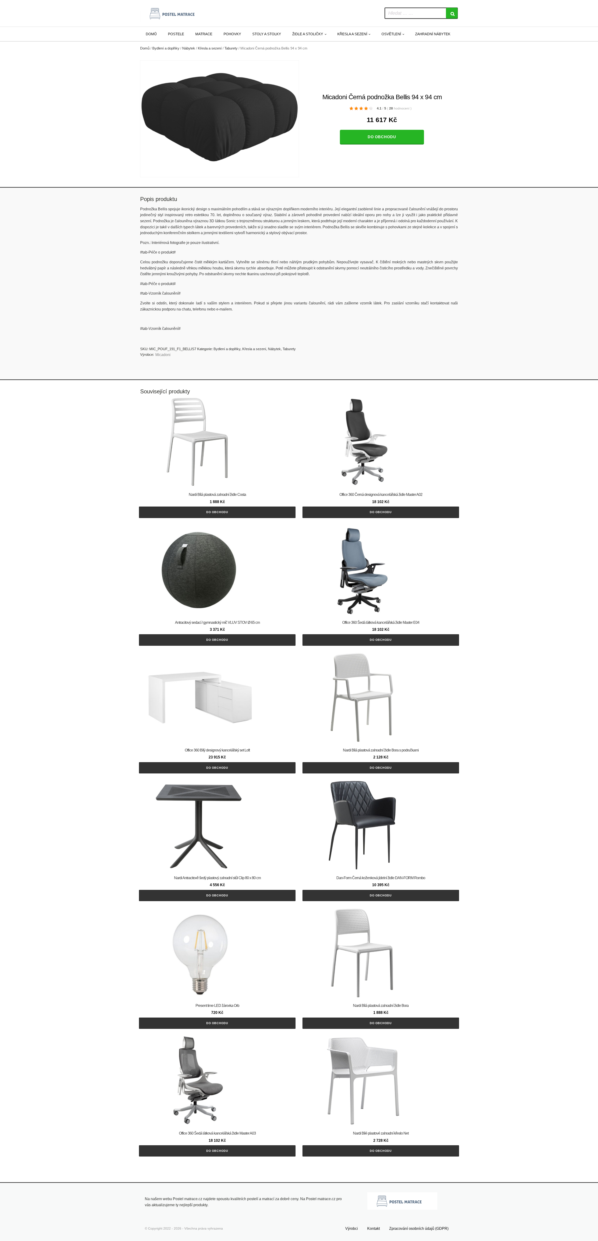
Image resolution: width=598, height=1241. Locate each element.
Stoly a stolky (266, 34)
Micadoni (163, 355)
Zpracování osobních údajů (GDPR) (418, 1228)
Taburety (231, 48)
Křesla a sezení (352, 34)
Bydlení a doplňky (165, 48)
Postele (176, 34)
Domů (151, 34)
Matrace (203, 34)
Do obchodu (382, 137)
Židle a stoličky (307, 34)
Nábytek (188, 48)
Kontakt (373, 1228)
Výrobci (351, 1228)
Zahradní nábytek (432, 34)
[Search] (452, 13)
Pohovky (232, 34)
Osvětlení (391, 34)
